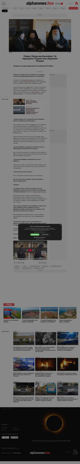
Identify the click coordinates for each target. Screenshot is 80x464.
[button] (40, 232)
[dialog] (40, 232)
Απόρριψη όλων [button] (45, 234)
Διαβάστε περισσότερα (45, 230)
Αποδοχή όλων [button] (35, 234)
